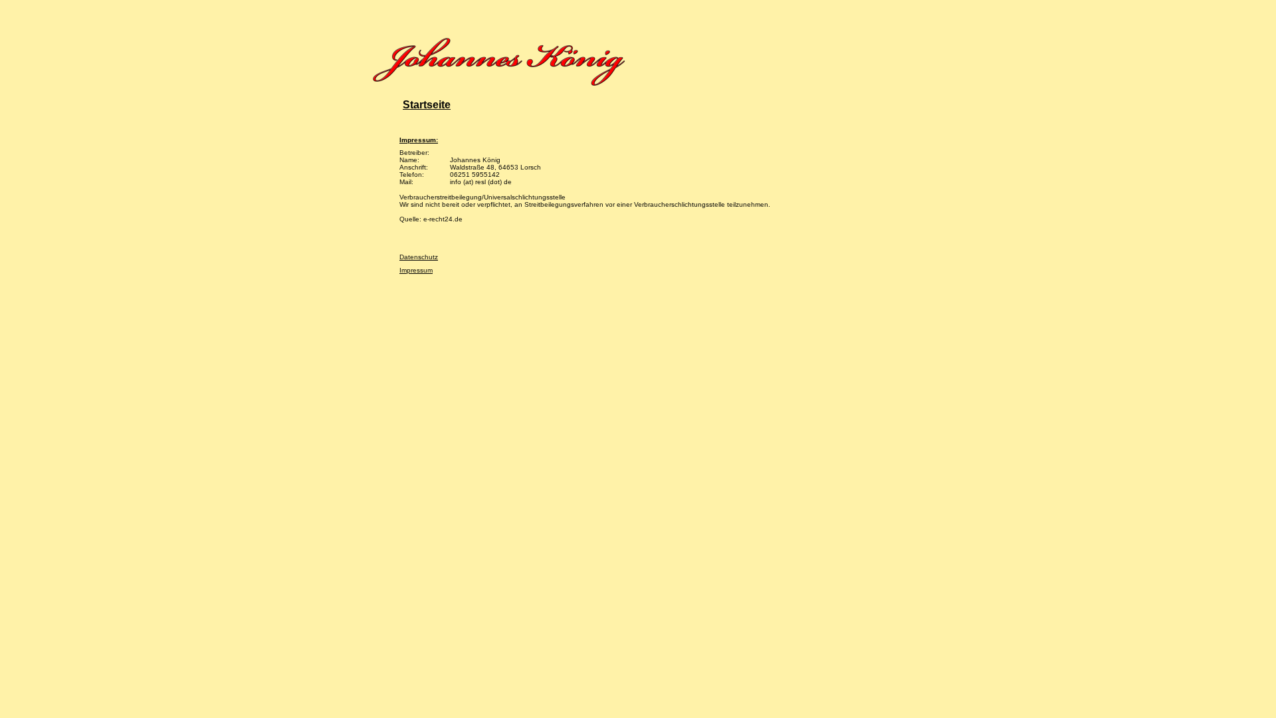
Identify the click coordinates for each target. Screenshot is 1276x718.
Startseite (427, 104)
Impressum (416, 270)
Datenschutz (418, 257)
